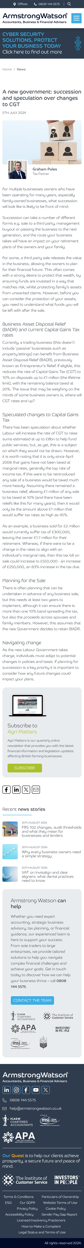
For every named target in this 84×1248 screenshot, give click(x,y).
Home (7, 69)
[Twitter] (26, 790)
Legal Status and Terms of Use (42, 1232)
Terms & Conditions (18, 1197)
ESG (8, 1203)
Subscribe (24, 768)
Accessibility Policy (19, 1214)
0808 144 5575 (49, 4)
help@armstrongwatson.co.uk (36, 1108)
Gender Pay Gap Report (59, 1214)
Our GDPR (27, 1203)
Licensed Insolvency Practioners (41, 1220)
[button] (69, 4)
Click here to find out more (32, 52)
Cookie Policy (56, 1208)
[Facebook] (6, 790)
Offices (23, 4)
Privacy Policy (27, 1208)
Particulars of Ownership (60, 1197)
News (21, 69)
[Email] (36, 790)
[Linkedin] (16, 790)
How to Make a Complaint (41, 1226)
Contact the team (32, 1000)
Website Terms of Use (60, 1203)
